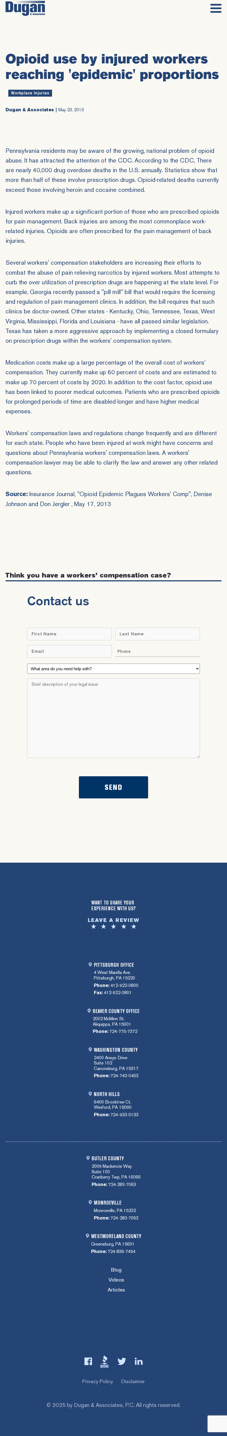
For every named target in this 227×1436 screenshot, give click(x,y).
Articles (116, 1290)
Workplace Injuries (30, 93)
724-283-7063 (122, 1184)
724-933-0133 (124, 1114)
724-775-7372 (123, 1031)
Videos (116, 1280)
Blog (116, 1270)
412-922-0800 (124, 985)
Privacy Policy (97, 1381)
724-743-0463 (124, 1075)
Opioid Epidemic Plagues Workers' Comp (134, 494)
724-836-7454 (121, 1251)
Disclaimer (133, 1381)
